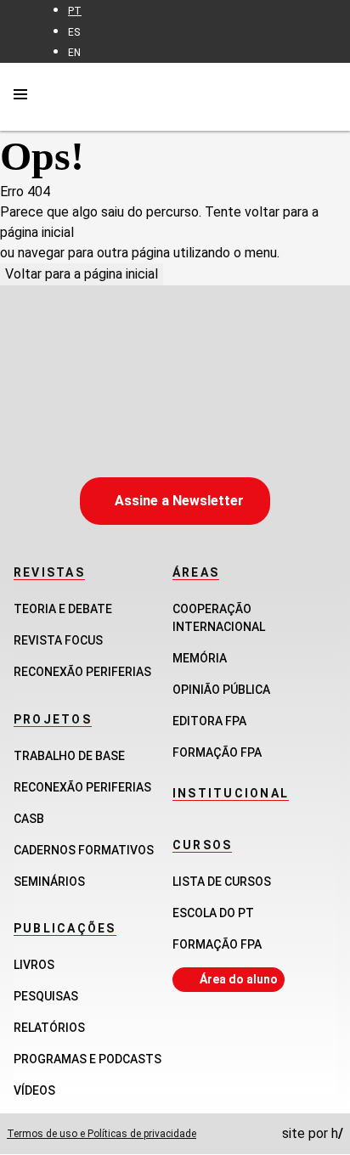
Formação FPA (217, 944)
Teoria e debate (63, 609)
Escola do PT (213, 913)
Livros (34, 965)
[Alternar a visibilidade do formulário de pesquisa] (326, 96)
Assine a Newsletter (179, 501)
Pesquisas (46, 996)
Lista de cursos (221, 881)
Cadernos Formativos (84, 850)
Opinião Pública (221, 689)
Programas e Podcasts (87, 1059)
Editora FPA (209, 721)
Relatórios (49, 1027)
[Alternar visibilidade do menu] (20, 97)
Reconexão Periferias (82, 672)
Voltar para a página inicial (81, 274)
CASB (29, 818)
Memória (199, 658)
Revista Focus (58, 640)
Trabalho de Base (69, 756)
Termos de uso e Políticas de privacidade (101, 1134)
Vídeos (34, 1090)
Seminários (49, 881)
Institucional (230, 793)
